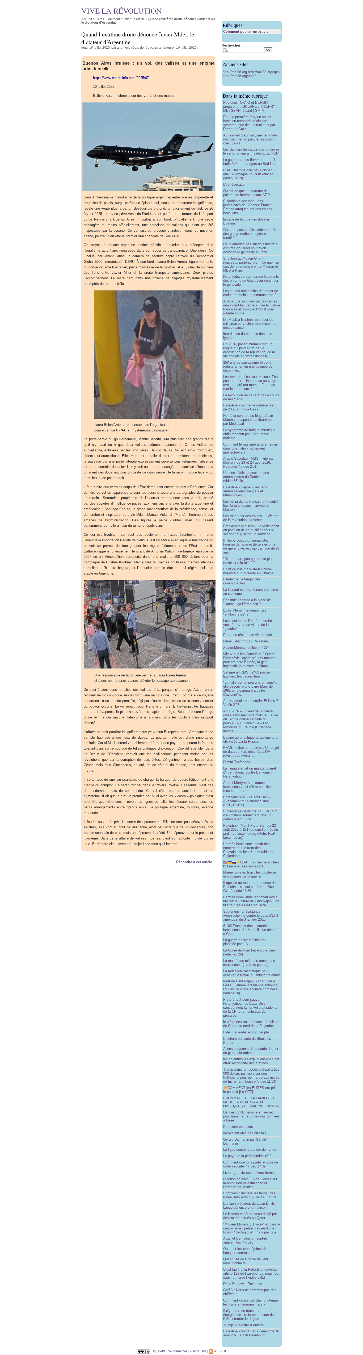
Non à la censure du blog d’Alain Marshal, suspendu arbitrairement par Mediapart (249, 420)
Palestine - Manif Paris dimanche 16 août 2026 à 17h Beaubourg (251, 1333)
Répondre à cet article (194, 862)
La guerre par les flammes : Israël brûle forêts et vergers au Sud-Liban (250, 162)
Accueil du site (91, 19)
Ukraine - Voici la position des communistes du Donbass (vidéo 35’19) (246, 477)
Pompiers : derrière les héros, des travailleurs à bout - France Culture (249, 1195)
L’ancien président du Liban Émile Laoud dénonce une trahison (249, 1205)
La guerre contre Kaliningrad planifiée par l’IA (244, 942)
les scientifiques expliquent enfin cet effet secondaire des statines (251, 1061)
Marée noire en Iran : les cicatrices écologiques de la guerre (250, 874)
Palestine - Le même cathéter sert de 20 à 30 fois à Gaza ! (249, 407)
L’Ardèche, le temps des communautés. (241, 581)
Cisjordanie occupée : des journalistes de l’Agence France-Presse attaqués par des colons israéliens (248, 207)
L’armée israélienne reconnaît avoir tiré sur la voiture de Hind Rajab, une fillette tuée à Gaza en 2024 (251, 901)
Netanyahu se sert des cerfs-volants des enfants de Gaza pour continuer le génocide (251, 280)
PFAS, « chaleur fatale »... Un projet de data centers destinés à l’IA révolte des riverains (251, 752)
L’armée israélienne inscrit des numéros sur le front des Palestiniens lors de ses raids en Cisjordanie (248, 850)
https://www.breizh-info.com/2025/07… (122, 78)
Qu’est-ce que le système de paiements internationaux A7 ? (246, 193)
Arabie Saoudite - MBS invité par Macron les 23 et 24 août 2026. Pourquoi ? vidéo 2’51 (248, 462)
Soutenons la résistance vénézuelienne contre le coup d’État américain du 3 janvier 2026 (250, 915)
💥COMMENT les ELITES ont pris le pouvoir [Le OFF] (250, 1090)
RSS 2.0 (219, 1351)
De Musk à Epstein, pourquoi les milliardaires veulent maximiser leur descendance (250, 324)
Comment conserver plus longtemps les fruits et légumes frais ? (251, 1302)
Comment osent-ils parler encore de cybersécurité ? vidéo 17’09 (250, 1164)
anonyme (123, 47)
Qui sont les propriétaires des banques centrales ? (245, 1251)
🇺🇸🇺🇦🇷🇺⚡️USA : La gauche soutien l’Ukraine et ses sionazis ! (251, 864)
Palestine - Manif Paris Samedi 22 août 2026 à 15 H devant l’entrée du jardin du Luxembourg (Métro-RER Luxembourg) (250, 831)
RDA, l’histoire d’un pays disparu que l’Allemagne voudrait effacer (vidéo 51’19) (248, 174)
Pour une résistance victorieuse (247, 635)
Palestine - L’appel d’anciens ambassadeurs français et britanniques (245, 491)
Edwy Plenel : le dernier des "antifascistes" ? (244, 612)
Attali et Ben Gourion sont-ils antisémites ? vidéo (245, 1240)
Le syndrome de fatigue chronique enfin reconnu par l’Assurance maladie (249, 434)
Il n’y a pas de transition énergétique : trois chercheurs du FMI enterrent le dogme (248, 1315)
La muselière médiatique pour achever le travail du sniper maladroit (251, 973)
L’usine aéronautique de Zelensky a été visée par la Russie (250, 739)
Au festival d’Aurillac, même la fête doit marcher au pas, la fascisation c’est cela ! (250, 139)
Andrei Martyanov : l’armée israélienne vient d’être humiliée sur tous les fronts (250, 787)
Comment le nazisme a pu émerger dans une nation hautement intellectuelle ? (250, 448)
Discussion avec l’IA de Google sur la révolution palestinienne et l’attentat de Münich (250, 1183)
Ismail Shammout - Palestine (245, 641)
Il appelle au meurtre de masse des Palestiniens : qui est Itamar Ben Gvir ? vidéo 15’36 (250, 887)
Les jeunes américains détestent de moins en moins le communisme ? (250, 293)
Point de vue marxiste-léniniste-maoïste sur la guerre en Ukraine (248, 571)
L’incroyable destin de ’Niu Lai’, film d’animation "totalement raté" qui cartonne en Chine (250, 815)
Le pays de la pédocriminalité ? (247, 1156)
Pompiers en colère (238, 1127)
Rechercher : (232, 45)
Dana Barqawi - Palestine (242, 1284)
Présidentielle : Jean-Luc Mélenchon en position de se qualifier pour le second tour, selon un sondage (251, 530)
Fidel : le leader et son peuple (246, 1032)
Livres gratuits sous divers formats (250, 1173)
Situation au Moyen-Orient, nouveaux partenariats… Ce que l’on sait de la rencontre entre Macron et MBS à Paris (251, 264)
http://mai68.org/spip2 (239, 76)
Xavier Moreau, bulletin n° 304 (246, 648)
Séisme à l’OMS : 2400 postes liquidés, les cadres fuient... (247, 674)
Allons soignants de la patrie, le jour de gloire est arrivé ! (250, 1051)
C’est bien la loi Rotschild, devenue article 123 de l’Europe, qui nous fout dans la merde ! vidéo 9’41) (251, 1273)
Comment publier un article (125, 19)
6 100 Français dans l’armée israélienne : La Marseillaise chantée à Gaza (251, 930)
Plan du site (197, 1351)
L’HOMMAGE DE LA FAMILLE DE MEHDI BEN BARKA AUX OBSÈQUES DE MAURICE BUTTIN (251, 1102)
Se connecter (177, 1351)
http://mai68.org (235, 72)
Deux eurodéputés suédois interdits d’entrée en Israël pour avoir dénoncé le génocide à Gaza (250, 248)
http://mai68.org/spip (264, 72)
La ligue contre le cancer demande (249, 1150)
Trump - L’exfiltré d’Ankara (243, 1325)
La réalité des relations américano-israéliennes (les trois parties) (249, 963)
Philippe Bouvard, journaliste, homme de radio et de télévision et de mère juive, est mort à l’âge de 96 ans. (251, 546)
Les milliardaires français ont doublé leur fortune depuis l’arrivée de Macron (250, 506)
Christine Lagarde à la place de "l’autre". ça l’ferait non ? (247, 602)
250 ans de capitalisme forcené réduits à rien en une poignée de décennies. (247, 366)
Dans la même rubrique (245, 96)
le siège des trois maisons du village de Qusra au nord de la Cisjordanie (251, 1024)
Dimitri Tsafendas (236, 762)
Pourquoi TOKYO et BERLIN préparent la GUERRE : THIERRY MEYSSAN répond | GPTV (249, 107)
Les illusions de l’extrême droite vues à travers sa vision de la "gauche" (247, 625)
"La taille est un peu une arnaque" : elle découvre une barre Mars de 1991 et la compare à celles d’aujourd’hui (250, 688)
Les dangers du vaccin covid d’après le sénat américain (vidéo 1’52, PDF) (251, 151)
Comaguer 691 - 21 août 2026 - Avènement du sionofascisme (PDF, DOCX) (247, 801)
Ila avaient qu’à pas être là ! (244, 1133)
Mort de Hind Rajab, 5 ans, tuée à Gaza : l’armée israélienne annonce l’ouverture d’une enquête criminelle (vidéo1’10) (250, 987)
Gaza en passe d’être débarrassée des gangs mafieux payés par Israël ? (249, 234)
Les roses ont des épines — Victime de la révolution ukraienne (251, 518)
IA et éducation (234, 184)
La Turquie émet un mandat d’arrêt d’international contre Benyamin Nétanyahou (249, 772)
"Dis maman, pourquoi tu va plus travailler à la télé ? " (248, 561)
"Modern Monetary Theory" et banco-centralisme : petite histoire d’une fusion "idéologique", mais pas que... (251, 1228)
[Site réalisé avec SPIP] (143, 1351)
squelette (159, 1351)
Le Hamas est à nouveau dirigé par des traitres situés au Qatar (250, 1216)
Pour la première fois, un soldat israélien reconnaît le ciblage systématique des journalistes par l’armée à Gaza (249, 123)
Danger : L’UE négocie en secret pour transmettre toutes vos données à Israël (251, 1116)
